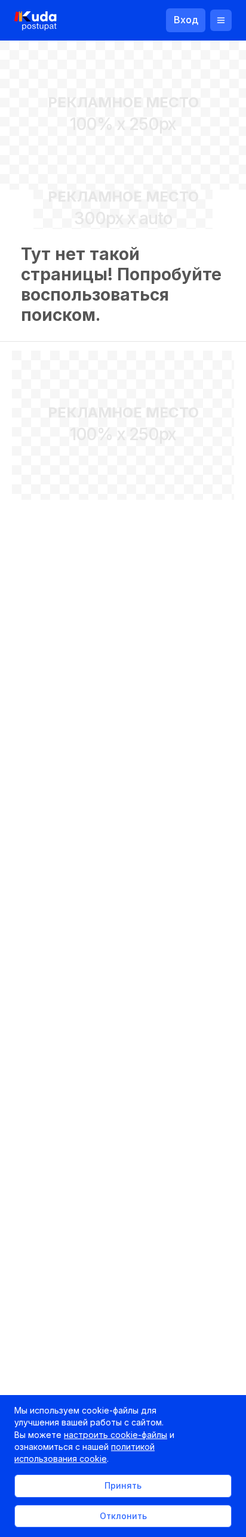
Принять (123, 1485)
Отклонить (123, 1516)
